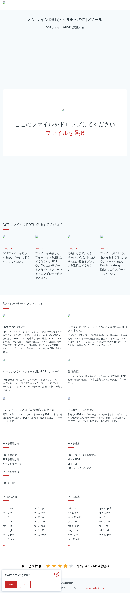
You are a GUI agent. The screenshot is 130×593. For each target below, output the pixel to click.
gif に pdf (72, 521)
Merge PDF (74, 459)
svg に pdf (73, 512)
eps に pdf (104, 512)
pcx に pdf (73, 525)
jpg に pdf (104, 517)
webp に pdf (74, 517)
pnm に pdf (105, 534)
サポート (77, 588)
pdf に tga (39, 508)
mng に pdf (74, 539)
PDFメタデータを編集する (82, 455)
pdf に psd (39, 525)
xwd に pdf (73, 534)
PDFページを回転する (79, 468)
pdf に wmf (8, 508)
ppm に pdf (105, 508)
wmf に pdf (104, 521)
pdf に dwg (39, 512)
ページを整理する (12, 463)
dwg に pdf (73, 530)
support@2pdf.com (95, 588)
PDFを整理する (11, 455)
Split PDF (73, 463)
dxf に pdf (73, 508)
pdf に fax (39, 517)
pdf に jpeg (8, 534)
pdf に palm (40, 521)
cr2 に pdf (104, 530)
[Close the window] (56, 574)
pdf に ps (7, 517)
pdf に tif (7, 525)
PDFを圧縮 (9, 483)
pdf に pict (8, 521)
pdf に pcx (8, 512)
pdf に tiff (39, 530)
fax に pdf (104, 525)
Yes (11, 584)
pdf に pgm (9, 539)
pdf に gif (7, 530)
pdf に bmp (40, 534)
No (25, 584)
